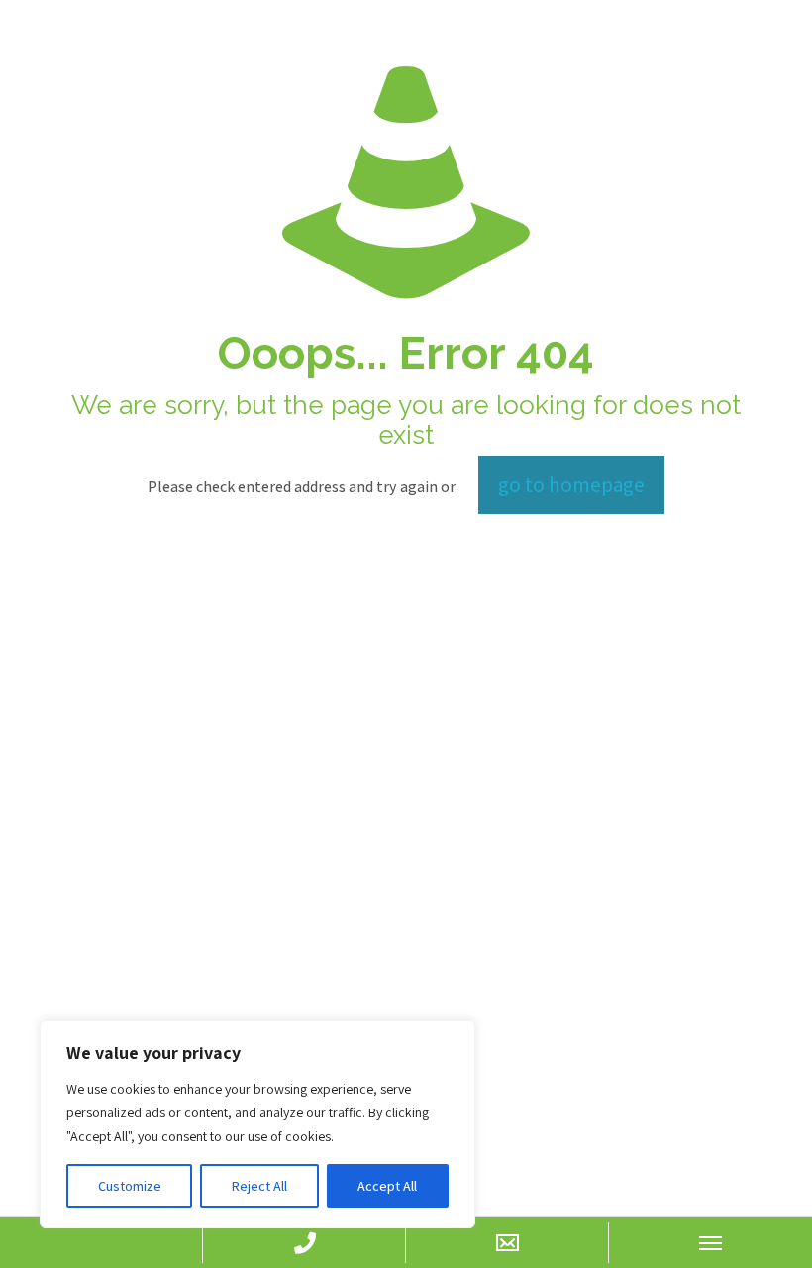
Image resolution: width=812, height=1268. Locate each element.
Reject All (259, 1186)
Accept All (387, 1186)
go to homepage (571, 485)
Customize (129, 1186)
